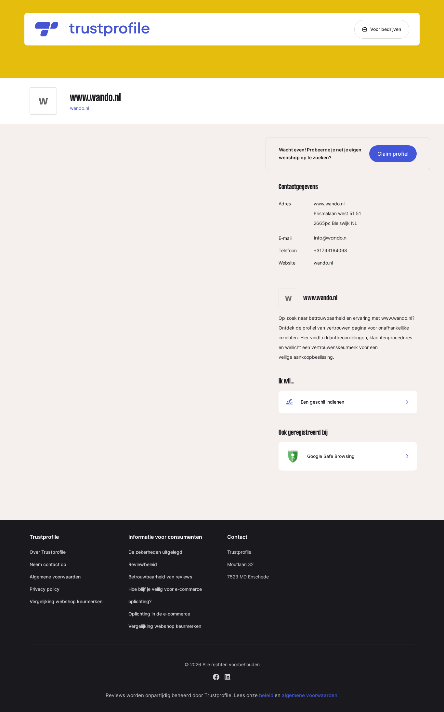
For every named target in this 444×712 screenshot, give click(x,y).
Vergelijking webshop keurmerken (66, 601)
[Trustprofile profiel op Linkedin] (228, 676)
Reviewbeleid (142, 564)
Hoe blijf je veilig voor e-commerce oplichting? (165, 595)
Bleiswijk (341, 223)
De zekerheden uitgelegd (155, 552)
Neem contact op (48, 564)
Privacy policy (44, 589)
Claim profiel (393, 153)
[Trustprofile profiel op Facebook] (216, 676)
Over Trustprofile (48, 552)
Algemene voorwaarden (55, 576)
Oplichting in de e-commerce (159, 613)
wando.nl (79, 108)
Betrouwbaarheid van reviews (160, 576)
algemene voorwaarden (309, 695)
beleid (266, 695)
